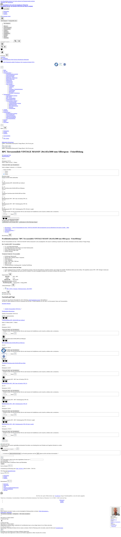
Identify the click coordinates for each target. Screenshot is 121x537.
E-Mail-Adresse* (4, 446)
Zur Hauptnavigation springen (28, 1)
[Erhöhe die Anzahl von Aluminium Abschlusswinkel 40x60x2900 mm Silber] (15, 374)
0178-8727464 (114, 525)
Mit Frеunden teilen (14, 222)
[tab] (37, 227)
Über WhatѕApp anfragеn (32, 222)
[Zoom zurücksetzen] (6, 146)
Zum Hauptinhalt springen (6, 1)
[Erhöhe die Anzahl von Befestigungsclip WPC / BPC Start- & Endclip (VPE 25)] (15, 394)
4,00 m (6, 172)
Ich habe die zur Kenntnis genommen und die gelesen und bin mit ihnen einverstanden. (30, 453)
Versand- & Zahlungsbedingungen (11, 487)
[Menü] (2, 18)
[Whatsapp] (2, 493)
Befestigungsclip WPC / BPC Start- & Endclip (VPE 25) (14, 198)
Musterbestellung (6, 156)
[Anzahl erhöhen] (15, 214)
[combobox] (7, 42)
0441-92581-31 (114, 519)
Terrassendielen (7, 29)
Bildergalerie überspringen (8, 142)
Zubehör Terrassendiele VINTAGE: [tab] (13, 308)
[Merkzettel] (2, 50)
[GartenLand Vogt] (60, 155)
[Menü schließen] (7, 55)
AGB (38, 453)
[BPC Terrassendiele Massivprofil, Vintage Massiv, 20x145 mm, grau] (17, 143)
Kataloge (5, 14)
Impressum (5, 483)
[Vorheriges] (2, 67)
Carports (5, 30)
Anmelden (3, 2)
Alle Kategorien (7, 23)
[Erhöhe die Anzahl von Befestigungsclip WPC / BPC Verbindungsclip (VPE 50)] (15, 414)
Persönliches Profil (9, 59)
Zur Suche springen (16, 1)
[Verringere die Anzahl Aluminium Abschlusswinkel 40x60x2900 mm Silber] (4, 374)
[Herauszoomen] (3, 146)
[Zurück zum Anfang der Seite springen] (2, 509)
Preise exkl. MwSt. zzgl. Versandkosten (11, 164)
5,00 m (6, 174)
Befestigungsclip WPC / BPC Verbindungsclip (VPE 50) (14, 203)
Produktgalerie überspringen (8, 311)
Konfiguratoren (7, 33)
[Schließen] (1, 515)
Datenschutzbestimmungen (15, 453)
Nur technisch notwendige (6, 513)
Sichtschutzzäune (7, 27)
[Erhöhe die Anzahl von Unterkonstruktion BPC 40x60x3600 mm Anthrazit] (15, 333)
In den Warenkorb (6, 216)
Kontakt (5, 12)
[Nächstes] (2, 125)
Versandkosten (57, 495)
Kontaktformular (11, 471)
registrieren (5, 58)
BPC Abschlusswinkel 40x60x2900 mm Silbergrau (13, 188)
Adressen (16, 59)
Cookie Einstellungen (8, 489)
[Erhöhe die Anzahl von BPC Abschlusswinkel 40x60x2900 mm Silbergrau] (15, 353)
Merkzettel (26, 59)
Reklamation (6, 11)
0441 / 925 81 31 (20, 468)
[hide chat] (2, 521)
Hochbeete (6, 31)
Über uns (6, 26)
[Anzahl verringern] (4, 214)
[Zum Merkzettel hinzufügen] (5, 318)
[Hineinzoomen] (9, 146)
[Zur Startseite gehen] (6, 16)
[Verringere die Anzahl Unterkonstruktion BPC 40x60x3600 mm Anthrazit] (4, 333)
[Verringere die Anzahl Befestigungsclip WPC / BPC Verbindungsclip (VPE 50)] (4, 414)
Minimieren (113, 526)
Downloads (6, 37)
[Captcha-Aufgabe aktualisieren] (2, 458)
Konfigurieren (15, 513)
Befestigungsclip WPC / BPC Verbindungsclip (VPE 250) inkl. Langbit (18, 209)
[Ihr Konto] (2, 52)
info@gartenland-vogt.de (34, 300)
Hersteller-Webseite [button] (6, 303)
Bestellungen (21, 59)
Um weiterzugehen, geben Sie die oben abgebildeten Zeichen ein (15, 459)
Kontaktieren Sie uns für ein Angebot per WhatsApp (15, 5)
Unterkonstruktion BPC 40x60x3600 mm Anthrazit (13, 183)
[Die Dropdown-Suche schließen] (19, 41)
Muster (5, 36)
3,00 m (6, 171)
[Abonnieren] (17, 449)
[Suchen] (15, 41)
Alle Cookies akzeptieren (25, 513)
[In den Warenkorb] (3, 336)
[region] (60, 146)
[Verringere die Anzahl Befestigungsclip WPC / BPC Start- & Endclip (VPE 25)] (4, 394)
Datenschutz (6, 485)
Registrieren (10, 2)
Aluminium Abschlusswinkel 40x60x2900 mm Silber (13, 193)
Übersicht (3, 59)
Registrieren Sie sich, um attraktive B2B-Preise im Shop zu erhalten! (17, 6)
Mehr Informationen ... (44, 511)
